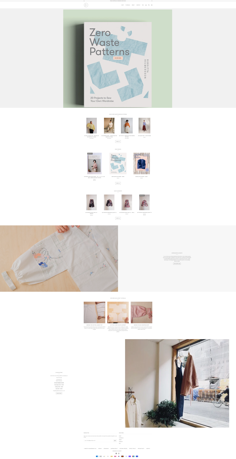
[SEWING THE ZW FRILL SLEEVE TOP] (94, 312)
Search (100, 448)
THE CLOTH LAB (177, 263)
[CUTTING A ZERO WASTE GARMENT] (118, 312)
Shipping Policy (114, 448)
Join (115, 440)
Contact (148, 448)
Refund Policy (141, 448)
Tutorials (121, 437)
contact (121, 441)
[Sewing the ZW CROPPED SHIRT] (141, 312)
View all (118, 141)
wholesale (106, 448)
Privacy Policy (132, 448)
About (120, 439)
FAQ (120, 443)
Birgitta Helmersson (89, 448)
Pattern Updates (123, 448)
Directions (59, 393)
